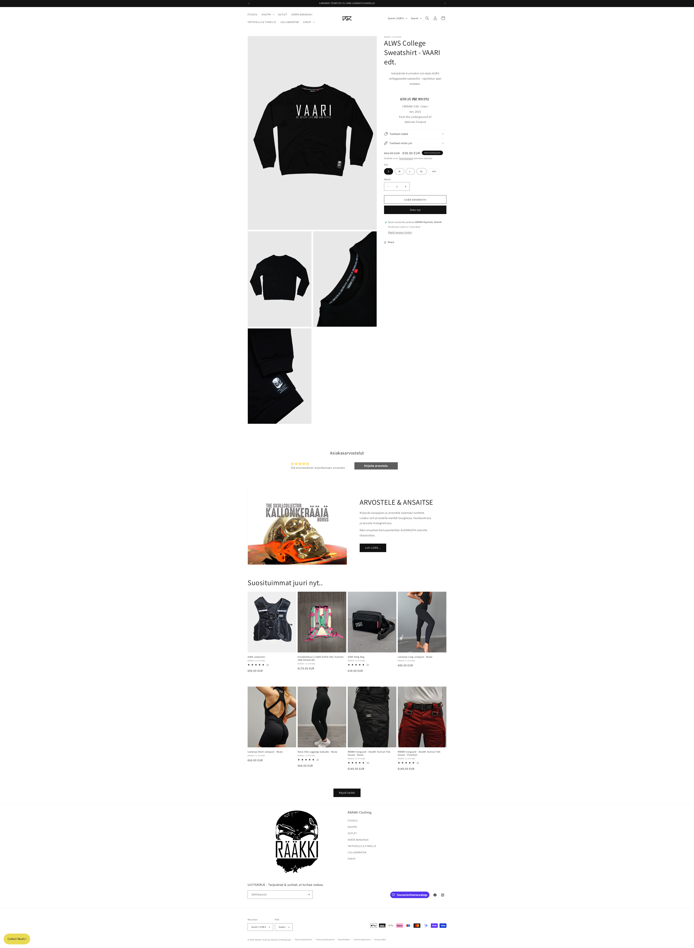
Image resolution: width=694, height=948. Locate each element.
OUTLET (352, 833)
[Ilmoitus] (445, 3)
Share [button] (391, 242)
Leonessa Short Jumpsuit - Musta (265, 751)
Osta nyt (415, 210)
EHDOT (352, 858)
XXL (436, 172)
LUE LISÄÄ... (373, 547)
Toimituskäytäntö (362, 939)
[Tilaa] (308, 894)
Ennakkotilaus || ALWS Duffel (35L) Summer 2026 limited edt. (321, 658)
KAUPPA (352, 827)
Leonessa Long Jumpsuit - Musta (415, 657)
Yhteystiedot (380, 939)
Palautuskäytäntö (303, 939)
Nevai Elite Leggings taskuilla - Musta (317, 751)
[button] (268, 14)
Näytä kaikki (347, 792)
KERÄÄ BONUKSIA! (358, 839)
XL (421, 171)
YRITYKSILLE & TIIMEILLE (362, 846)
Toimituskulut (406, 158)
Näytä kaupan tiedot (400, 232)
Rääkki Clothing (262, 939)
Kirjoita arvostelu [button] (376, 466)
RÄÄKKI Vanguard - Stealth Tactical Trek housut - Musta (369, 753)
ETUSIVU (352, 820)
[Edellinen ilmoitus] (249, 3)
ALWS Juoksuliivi (256, 657)
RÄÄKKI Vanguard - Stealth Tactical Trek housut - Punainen (419, 753)
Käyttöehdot (344, 939)
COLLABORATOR (357, 852)
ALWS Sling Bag (356, 657)
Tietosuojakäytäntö (325, 939)
